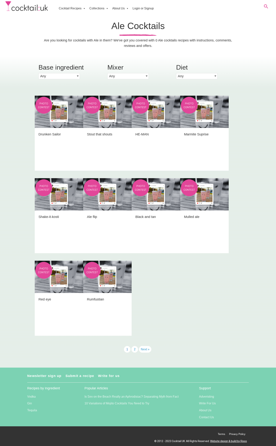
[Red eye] (59, 298)
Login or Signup (143, 8)
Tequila (32, 410)
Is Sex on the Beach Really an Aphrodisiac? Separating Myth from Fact (131, 396)
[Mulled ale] (204, 215)
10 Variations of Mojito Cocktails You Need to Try (116, 403)
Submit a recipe (80, 376)
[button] (59, 76)
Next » (145, 349)
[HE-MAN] (156, 133)
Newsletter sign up (44, 376)
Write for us (109, 376)
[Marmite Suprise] (204, 133)
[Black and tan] (156, 215)
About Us (118, 8)
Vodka (31, 396)
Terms (221, 433)
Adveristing (206, 396)
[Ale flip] (107, 215)
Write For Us (207, 403)
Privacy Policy (237, 433)
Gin (29, 403)
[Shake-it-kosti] (59, 215)
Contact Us (206, 417)
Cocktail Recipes (70, 8)
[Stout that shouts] (107, 133)
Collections (96, 8)
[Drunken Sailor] (59, 133)
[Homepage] (26, 6)
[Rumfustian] (107, 298)
